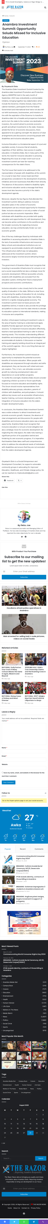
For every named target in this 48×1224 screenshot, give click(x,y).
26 (18, 1133)
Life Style (6, 1006)
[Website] (22, 536)
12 (17, 1124)
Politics (5, 1020)
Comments (39, 849)
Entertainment (8, 996)
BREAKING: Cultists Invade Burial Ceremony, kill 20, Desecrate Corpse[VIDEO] (29, 868)
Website (5, 764)
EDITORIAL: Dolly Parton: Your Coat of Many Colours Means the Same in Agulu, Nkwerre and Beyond (12, 671)
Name (4, 748)
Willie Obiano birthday (24, 503)
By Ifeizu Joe (24, 525)
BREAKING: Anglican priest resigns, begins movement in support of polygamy (30, 898)
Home (10, 1208)
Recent (23, 849)
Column (5, 989)
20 (24, 1128)
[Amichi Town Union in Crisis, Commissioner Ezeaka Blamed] (9, 1065)
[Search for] (45, 8)
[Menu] (3, 8)
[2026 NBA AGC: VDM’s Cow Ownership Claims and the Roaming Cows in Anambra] (35, 659)
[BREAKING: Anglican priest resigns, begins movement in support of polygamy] (8, 899)
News (5, 1017)
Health (5, 999)
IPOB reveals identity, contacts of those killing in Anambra (30, 878)
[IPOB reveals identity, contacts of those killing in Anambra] (8, 880)
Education (6, 992)
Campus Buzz (8, 986)
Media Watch (7, 1013)
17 (5, 1128)
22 (37, 1128)
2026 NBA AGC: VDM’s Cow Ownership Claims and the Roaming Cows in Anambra (35, 670)
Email (4, 756)
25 (11, 1133)
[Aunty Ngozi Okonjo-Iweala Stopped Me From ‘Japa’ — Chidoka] (39, 1065)
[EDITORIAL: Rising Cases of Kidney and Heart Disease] (12, 688)
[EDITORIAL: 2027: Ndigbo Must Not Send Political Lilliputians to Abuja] (35, 688)
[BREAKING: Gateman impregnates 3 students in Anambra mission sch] (8, 890)
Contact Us (25, 1208)
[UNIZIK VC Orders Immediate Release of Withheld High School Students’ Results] (39, 1045)
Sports (5, 1027)
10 (5, 1124)
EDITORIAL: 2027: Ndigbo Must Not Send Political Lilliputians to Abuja (35, 698)
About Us (16, 1208)
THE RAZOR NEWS (39, 1204)
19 (17, 1128)
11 (11, 1124)
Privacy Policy (35, 1208)
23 (43, 1128)
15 (37, 1124)
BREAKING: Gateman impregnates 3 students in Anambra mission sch (30, 888)
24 (5, 1133)
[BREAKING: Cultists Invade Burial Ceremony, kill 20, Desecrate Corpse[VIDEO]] (8, 869)
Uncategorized (8, 1030)
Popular (8, 849)
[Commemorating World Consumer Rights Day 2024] (8, 859)
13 (24, 1124)
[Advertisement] (24, 36)
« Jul (3, 1143)
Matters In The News (10, 1010)
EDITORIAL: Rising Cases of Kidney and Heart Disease (11, 698)
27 (24, 1133)
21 (30, 1128)
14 (30, 1124)
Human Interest (8, 1003)
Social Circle (7, 1023)
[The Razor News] (14, 7)
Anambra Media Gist (10, 982)
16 (43, 1124)
